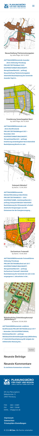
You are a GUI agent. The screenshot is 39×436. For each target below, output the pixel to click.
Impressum (9, 418)
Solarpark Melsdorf (19, 185)
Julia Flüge (16, 55)
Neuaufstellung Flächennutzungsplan (19, 53)
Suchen (31, 350)
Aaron (16, 187)
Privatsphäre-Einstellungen (15, 423)
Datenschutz (9, 421)
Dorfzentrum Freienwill (19, 252)
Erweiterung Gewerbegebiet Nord (19, 119)
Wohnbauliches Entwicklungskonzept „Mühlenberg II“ (18, 318)
